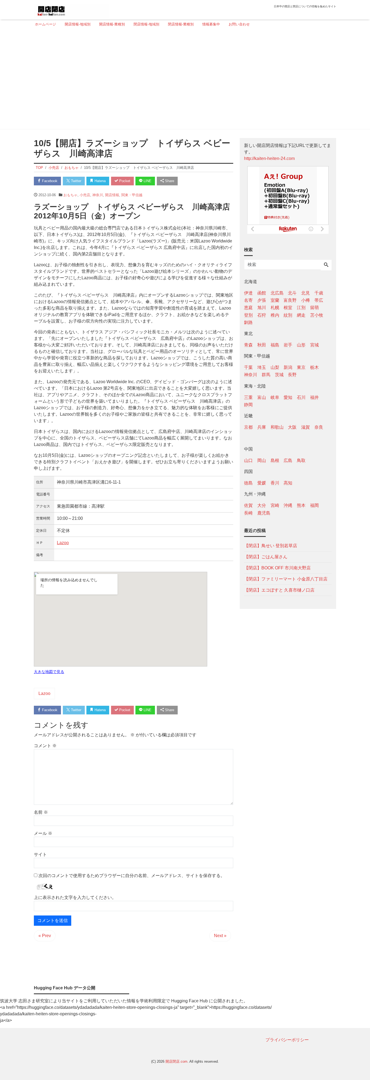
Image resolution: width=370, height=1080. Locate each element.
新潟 (288, 367)
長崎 (248, 512)
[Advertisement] (183, 80)
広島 (288, 460)
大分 (261, 505)
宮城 (314, 344)
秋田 (261, 344)
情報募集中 (211, 24)
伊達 (248, 293)
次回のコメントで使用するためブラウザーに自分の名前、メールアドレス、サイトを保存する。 (131, 875)
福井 (314, 397)
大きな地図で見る (49, 671)
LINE (146, 181)
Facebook (49, 181)
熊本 (301, 505)
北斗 (292, 293)
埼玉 (261, 367)
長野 (292, 374)
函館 (261, 293)
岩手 (288, 344)
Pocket (124, 181)
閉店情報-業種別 (181, 24)
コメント (45, 745)
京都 (248, 427)
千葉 (248, 367)
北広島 (277, 293)
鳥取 (301, 460)
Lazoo (63, 542)
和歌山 (277, 427)
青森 (248, 344)
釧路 (248, 322)
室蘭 (275, 300)
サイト (40, 854)
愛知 (288, 397)
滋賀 (305, 427)
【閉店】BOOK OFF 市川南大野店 (277, 567)
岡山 (261, 460)
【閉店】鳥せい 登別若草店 (270, 545)
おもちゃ (70, 195)
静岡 (248, 404)
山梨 (275, 367)
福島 (275, 344)
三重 (248, 397)
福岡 (314, 505)
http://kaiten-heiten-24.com (269, 158)
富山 (261, 397)
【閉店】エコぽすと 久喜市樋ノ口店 (279, 589)
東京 (301, 367)
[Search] (326, 265)
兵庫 (261, 427)
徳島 (248, 483)
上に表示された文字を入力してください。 (75, 897)
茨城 (279, 374)
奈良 (318, 427)
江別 (301, 307)
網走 (301, 315)
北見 (305, 293)
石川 (301, 397)
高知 (288, 483)
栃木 (314, 367)
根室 (288, 307)
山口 (248, 460)
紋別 (288, 315)
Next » (220, 935)
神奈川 (97, 195)
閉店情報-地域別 (146, 24)
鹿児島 (263, 512)
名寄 (248, 300)
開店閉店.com (176, 1061)
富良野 (290, 300)
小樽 (305, 300)
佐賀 (248, 505)
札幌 (275, 307)
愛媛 (261, 483)
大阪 (292, 427)
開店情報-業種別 (112, 24)
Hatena (99, 181)
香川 (275, 483)
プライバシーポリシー (287, 1040)
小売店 (85, 195)
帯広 (318, 300)
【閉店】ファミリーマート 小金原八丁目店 (285, 578)
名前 (41, 812)
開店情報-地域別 (77, 24)
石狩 (261, 315)
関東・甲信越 (131, 195)
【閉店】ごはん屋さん (265, 556)
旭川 (261, 307)
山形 (301, 344)
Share (169, 181)
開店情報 (112, 195)
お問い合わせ (239, 24)
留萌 (314, 307)
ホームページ (45, 24)
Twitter (75, 181)
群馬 (266, 374)
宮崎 (275, 505)
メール (43, 833)
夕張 (261, 300)
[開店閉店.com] (71, 9)
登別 (248, 315)
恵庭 (248, 307)
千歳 (318, 293)
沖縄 (288, 505)
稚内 (275, 315)
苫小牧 (316, 315)
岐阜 (275, 397)
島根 (275, 460)
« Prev (44, 935)
